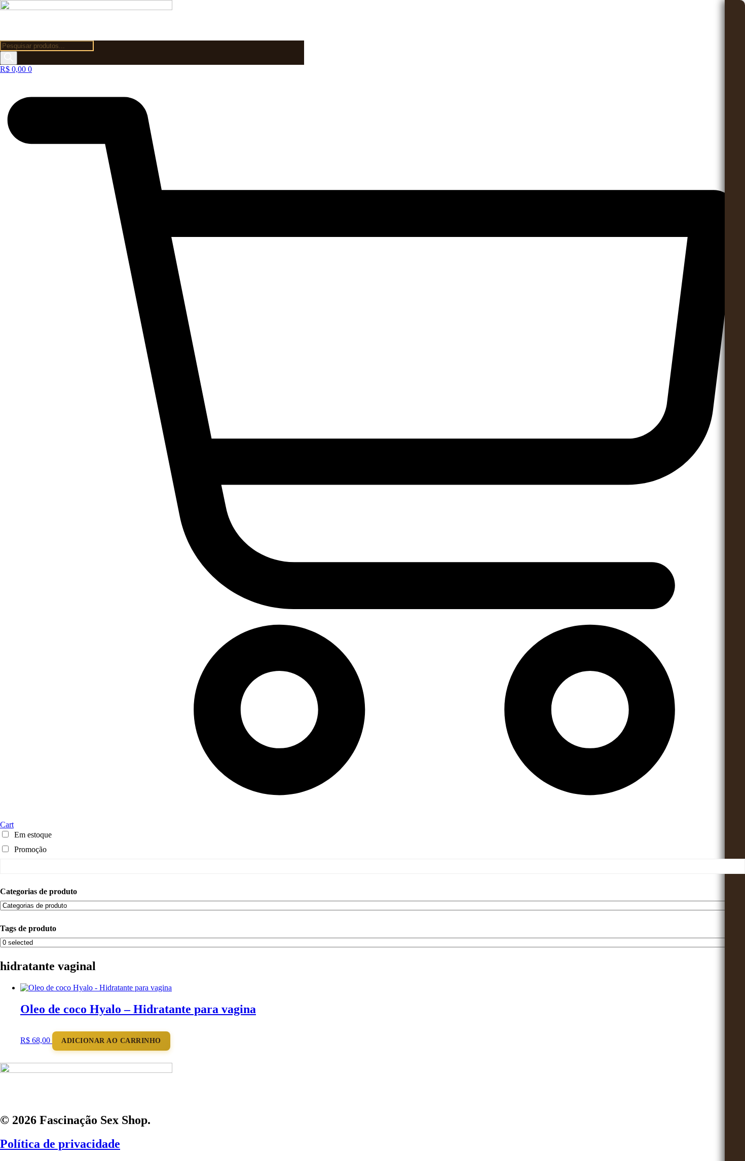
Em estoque (33, 834)
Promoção (30, 849)
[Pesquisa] (8, 58)
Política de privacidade (60, 1143)
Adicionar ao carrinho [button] (111, 1041)
